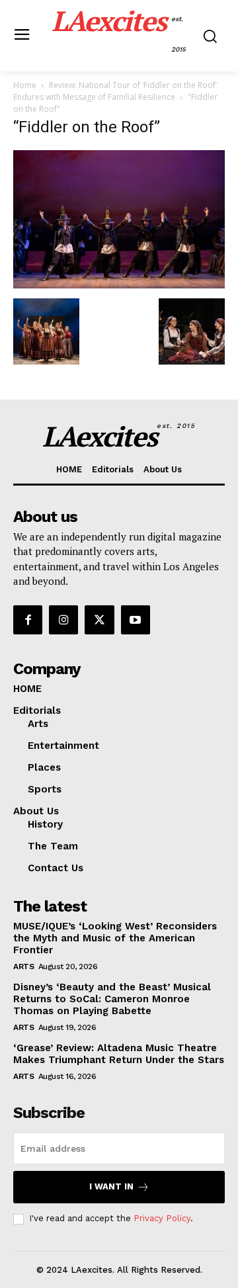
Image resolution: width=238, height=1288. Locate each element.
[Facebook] (27, 619)
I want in (111, 1186)
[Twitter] (99, 619)
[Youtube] (135, 619)
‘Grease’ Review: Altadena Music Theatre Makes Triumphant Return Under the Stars (118, 1054)
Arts (23, 966)
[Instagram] (63, 619)
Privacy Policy (162, 1218)
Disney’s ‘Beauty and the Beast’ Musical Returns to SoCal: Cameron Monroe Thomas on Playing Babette (112, 999)
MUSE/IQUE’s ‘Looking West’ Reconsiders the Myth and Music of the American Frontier (115, 938)
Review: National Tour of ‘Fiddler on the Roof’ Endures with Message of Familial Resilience (115, 91)
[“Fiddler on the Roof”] (119, 284)
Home (24, 85)
